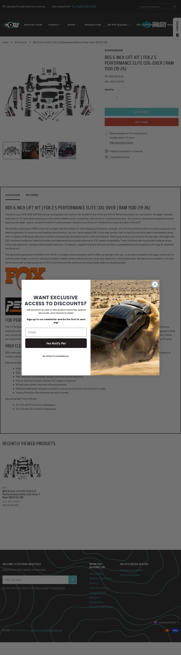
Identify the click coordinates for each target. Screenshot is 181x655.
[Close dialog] (155, 284)
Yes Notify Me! (56, 343)
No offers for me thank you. (56, 356)
